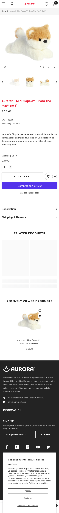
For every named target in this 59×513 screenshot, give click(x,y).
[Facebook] (6, 447)
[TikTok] (27, 447)
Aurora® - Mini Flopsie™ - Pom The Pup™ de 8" (29, 342)
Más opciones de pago (29, 193)
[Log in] (47, 4)
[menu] (3, 4)
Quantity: (5, 161)
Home (4, 11)
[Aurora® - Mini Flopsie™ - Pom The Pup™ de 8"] (29, 321)
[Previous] (48, 67)
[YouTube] (38, 447)
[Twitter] (48, 447)
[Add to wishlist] (49, 176)
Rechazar (28, 498)
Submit (45, 434)
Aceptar (28, 491)
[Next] (54, 67)
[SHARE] (55, 176)
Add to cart (22, 176)
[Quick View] (40, 316)
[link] (15, 281)
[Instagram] (17, 447)
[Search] (12, 4)
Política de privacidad (38, 483)
